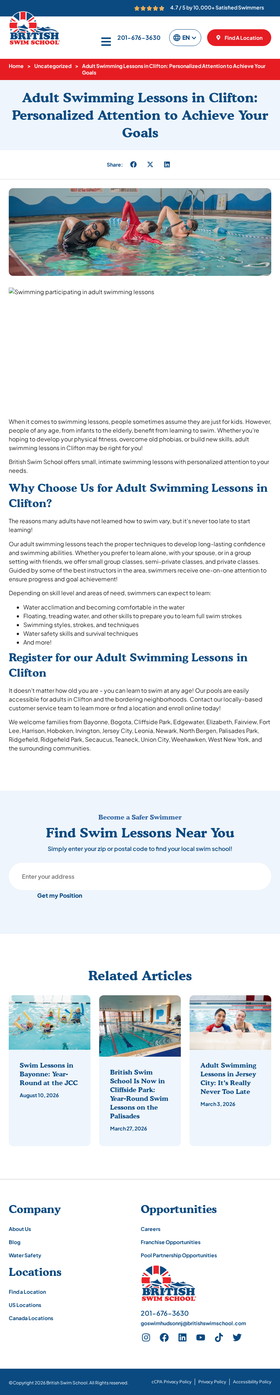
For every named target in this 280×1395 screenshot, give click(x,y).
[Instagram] (146, 1338)
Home (16, 65)
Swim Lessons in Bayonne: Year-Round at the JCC (49, 1074)
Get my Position (59, 895)
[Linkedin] (183, 1338)
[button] (133, 164)
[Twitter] (237, 1338)
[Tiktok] (219, 1338)
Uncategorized (52, 65)
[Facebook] (164, 1338)
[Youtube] (201, 1338)
